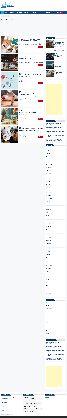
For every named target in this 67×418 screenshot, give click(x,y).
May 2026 (48, 150)
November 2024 (49, 201)
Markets (34, 12)
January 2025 (48, 195)
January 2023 (48, 262)
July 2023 (48, 246)
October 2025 (48, 170)
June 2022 (48, 282)
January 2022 (48, 293)
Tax (43, 12)
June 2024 (48, 215)
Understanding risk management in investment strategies (29, 93)
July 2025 (48, 178)
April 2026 (48, 153)
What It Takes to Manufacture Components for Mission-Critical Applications (59, 55)
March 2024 (48, 223)
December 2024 (49, 198)
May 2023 (48, 251)
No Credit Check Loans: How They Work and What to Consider (30, 57)
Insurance (26, 12)
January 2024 (48, 229)
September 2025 (49, 173)
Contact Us (48, 12)
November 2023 (49, 234)
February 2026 (48, 159)
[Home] (2, 12)
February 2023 (48, 260)
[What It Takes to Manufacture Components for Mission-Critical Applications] (50, 56)
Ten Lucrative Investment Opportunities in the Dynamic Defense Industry (31, 111)
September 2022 (49, 274)
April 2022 (48, 288)
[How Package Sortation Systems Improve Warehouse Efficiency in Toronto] (50, 44)
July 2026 (48, 147)
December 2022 (49, 265)
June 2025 (48, 181)
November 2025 (49, 167)
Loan (30, 12)
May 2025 (48, 184)
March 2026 (48, 156)
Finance (47, 311)
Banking (6, 12)
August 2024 (48, 209)
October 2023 (48, 237)
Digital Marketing (19, 12)
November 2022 (49, 268)
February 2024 (48, 226)
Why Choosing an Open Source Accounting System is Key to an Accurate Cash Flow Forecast (31, 130)
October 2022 (48, 271)
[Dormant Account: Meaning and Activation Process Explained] (50, 73)
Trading (47, 333)
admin (20, 118)
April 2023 (48, 254)
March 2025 (48, 190)
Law (47, 319)
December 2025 (49, 164)
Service (39, 12)
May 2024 (48, 218)
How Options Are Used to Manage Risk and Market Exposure (58, 64)
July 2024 (48, 212)
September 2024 (49, 206)
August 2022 (48, 276)
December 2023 (49, 232)
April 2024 (48, 220)
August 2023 (48, 243)
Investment (20, 109)
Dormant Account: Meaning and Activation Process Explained (58, 72)
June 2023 (48, 248)
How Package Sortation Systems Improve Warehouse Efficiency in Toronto (59, 44)
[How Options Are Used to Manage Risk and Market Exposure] (50, 65)
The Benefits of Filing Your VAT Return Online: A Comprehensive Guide (29, 39)
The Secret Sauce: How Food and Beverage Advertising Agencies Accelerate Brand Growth (54, 140)
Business (11, 12)
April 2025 (48, 187)
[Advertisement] (33, 28)
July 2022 (48, 279)
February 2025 (48, 192)
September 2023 (49, 240)
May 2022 (48, 285)
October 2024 (48, 204)
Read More (41, 65)
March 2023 (48, 257)
